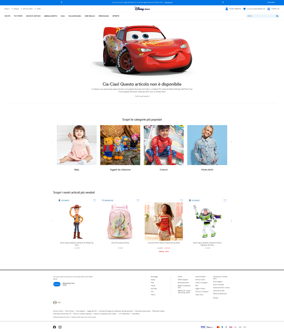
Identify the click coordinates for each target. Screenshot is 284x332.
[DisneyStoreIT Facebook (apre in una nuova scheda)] (54, 327)
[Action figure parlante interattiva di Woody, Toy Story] (77, 221)
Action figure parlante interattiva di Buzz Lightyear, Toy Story (207, 244)
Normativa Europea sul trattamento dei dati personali (116, 311)
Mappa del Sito (92, 311)
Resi (196, 286)
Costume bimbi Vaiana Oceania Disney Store (164, 243)
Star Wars (154, 289)
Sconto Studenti (200, 277)
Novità (180, 277)
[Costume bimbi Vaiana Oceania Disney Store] (164, 221)
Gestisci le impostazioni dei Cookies (105, 314)
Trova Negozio (217, 282)
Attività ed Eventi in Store (221, 288)
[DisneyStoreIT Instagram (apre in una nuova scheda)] (60, 327)
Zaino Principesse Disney (120, 243)
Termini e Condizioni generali (82, 314)
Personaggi (154, 277)
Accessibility (135, 314)
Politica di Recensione (220, 294)
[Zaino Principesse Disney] (120, 221)
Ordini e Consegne (201, 283)
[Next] (223, 2)
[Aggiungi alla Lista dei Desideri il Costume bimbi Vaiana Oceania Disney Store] (181, 200)
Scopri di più (199, 295)
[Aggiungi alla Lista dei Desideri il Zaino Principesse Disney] (138, 200)
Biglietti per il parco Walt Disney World (184, 292)
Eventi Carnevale (218, 285)
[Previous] (61, 2)
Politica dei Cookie (158, 311)
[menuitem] (7, 16)
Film (152, 292)
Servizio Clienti (200, 280)
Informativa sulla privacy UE (62, 314)
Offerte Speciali (183, 280)
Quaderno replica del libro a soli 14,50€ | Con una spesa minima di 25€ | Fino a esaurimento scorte (142, 2)
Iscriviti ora (57, 284)
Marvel (153, 286)
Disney (153, 280)
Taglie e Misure (200, 289)
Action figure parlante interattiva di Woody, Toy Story (76, 244)
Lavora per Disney (218, 291)
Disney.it (215, 298)
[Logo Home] (142, 9)
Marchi (153, 295)
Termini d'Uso (69, 311)
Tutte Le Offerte (271, 2)
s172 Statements (124, 314)
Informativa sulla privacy (142, 311)
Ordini (39, 9)
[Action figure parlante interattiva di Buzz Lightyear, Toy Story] (207, 221)
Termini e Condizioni (201, 292)
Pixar (152, 283)
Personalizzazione (183, 283)
